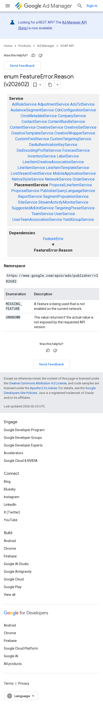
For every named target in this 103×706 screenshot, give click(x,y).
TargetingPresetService (75, 208)
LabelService (68, 156)
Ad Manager (57, 6)
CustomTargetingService (70, 139)
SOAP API (67, 46)
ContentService (23, 127)
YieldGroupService (78, 219)
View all (9, 595)
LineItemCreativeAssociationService (53, 162)
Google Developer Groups (23, 438)
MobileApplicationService (74, 173)
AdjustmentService (53, 104)
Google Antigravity (18, 571)
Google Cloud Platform (21, 648)
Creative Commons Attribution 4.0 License (38, 383)
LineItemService (31, 167)
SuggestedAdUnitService (33, 208)
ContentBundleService (66, 121)
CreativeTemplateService (32, 133)
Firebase (10, 556)
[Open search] (80, 6)
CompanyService (72, 116)
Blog (7, 481)
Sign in (91, 6)
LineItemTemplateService (67, 167)
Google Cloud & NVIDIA (21, 461)
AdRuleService (24, 104)
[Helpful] (33, 55)
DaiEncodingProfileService (39, 150)
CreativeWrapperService (74, 133)
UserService (64, 213)
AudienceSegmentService (32, 110)
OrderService (84, 179)
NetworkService (58, 179)
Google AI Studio (16, 564)
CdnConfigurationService (75, 110)
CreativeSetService (80, 127)
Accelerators (13, 453)
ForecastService (76, 150)
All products (13, 664)
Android (10, 541)
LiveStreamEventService (31, 173)
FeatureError (53, 238)
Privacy (23, 683)
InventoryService (42, 156)
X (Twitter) (12, 512)
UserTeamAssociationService (37, 219)
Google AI (11, 656)
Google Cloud (14, 579)
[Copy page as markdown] (50, 85)
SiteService (27, 202)
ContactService (34, 121)
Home (8, 46)
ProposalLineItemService (70, 185)
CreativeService (50, 127)
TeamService (42, 213)
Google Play (13, 587)
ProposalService (25, 190)
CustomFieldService (32, 139)
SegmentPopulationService (66, 196)
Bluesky (10, 489)
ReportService (30, 196)
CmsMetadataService (39, 116)
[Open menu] (7, 6)
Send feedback (22, 65)
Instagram (11, 497)
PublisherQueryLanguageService (67, 190)
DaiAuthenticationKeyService (53, 144)
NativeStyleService (28, 179)
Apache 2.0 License (43, 388)
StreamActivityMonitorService (63, 202)
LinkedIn (10, 505)
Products (24, 46)
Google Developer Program (24, 430)
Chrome (10, 548)
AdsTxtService (82, 104)
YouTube (10, 520)
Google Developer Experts (23, 445)
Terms (9, 683)
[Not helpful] (40, 55)
